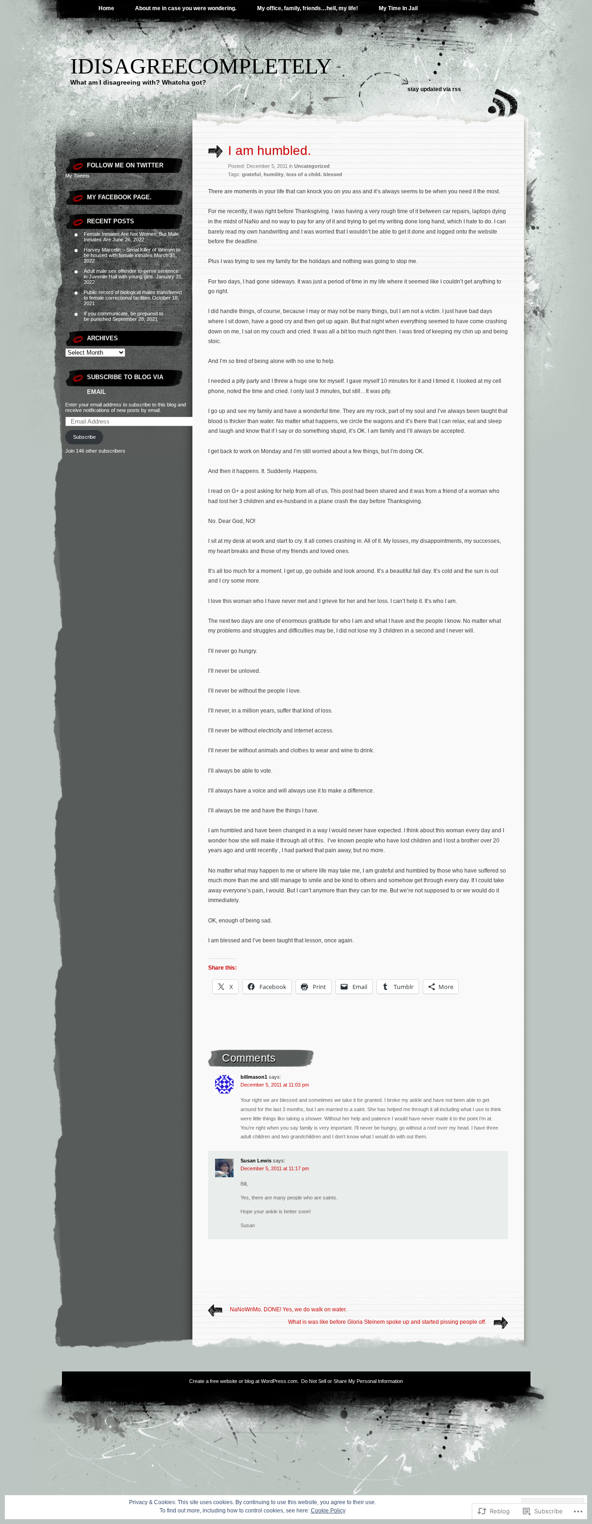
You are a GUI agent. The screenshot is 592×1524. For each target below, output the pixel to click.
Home (106, 8)
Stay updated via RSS (434, 89)
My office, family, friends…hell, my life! (307, 8)
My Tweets (77, 175)
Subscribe (84, 437)
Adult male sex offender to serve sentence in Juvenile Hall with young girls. (131, 273)
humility (274, 174)
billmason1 (253, 1077)
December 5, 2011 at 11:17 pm (274, 1168)
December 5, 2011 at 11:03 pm (274, 1085)
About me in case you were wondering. (185, 8)
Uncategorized (312, 166)
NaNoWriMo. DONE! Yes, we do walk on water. (288, 1309)
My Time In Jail (398, 8)
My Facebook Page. (119, 197)
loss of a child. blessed (314, 174)
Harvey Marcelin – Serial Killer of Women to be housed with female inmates (132, 252)
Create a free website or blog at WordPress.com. (244, 1381)
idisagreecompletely (201, 66)
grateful (251, 174)
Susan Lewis (255, 1160)
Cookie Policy (328, 1510)
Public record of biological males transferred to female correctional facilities (133, 295)
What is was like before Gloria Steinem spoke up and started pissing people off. (387, 1322)
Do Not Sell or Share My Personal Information (352, 1381)
